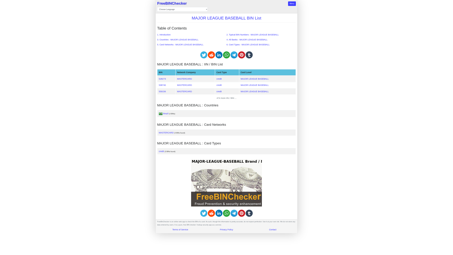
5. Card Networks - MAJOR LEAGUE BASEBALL (180, 44)
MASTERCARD (184, 79)
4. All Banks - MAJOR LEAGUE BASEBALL (247, 39)
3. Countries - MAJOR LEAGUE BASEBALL (178, 39)
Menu (292, 4)
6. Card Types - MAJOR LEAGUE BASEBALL (248, 44)
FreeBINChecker (172, 3)
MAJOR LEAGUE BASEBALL (255, 79)
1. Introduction (164, 35)
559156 (162, 91)
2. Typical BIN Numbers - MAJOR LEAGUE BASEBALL (252, 35)
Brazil (165, 113)
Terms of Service (180, 229)
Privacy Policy (226, 229)
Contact (272, 229)
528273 (162, 79)
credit (219, 79)
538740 (162, 85)
